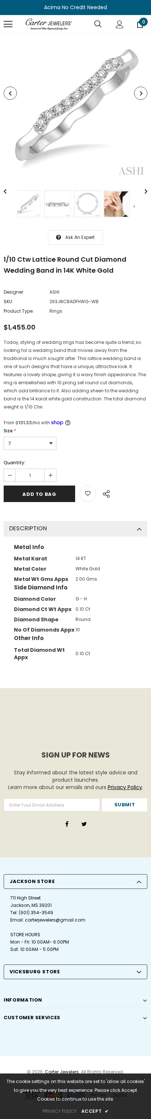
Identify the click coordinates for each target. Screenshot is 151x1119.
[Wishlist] (88, 494)
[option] (75, 106)
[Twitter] (84, 824)
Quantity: (14, 462)
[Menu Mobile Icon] (8, 24)
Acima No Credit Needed (75, 7)
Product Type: (19, 311)
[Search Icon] (98, 24)
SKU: (8, 301)
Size (10, 431)
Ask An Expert (80, 237)
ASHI (54, 292)
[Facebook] (66, 824)
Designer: (14, 292)
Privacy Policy (125, 787)
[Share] (104, 493)
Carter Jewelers (62, 1072)
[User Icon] (120, 24)
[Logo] (49, 24)
